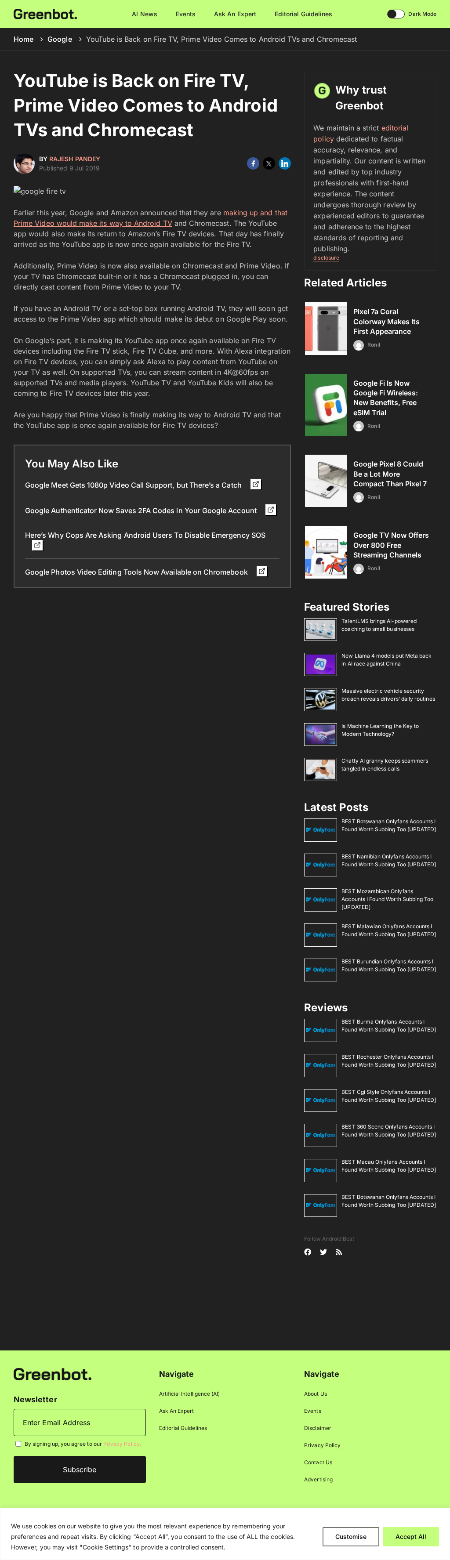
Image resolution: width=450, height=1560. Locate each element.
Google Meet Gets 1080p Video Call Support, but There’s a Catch (134, 485)
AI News (144, 14)
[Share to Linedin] (285, 163)
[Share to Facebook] (253, 163)
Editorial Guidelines (303, 14)
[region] (225, 1534)
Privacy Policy (121, 1444)
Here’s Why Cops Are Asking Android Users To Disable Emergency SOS (145, 535)
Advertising (318, 1479)
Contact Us (318, 1462)
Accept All (411, 1536)
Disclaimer (317, 1428)
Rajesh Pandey (74, 159)
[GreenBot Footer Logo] (52, 1374)
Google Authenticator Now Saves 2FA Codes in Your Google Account (141, 510)
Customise (351, 1536)
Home (23, 39)
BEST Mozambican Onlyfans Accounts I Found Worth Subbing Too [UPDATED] (387, 899)
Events (186, 14)
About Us (315, 1393)
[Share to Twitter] (269, 163)
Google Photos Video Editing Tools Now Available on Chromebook (137, 572)
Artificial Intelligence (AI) (189, 1393)
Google (59, 39)
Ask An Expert (235, 14)
